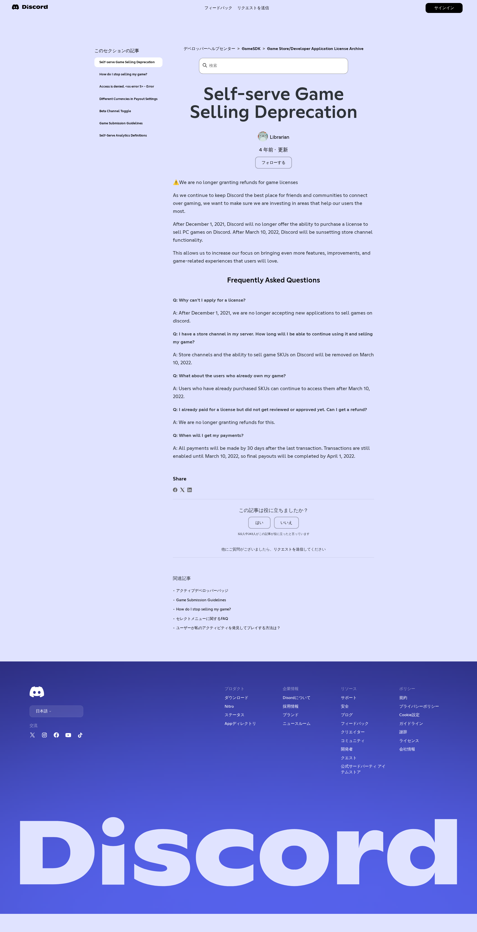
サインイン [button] (444, 8)
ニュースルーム (297, 724)
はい (259, 523)
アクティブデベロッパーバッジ (202, 591)
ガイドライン (411, 724)
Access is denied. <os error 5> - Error (126, 86)
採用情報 (291, 706)
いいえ (286, 523)
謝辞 (403, 732)
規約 (403, 698)
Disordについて (297, 698)
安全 (345, 706)
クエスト (349, 758)
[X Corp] (182, 490)
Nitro (229, 706)
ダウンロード (236, 698)
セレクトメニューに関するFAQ (202, 619)
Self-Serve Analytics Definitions (123, 135)
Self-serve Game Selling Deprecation (127, 62)
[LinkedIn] (189, 490)
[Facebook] (175, 490)
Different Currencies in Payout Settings (128, 99)
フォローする (273, 163)
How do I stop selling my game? (123, 74)
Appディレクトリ (240, 724)
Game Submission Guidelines (121, 123)
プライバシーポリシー (419, 706)
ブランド (291, 715)
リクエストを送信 (253, 8)
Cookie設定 (409, 715)
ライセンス (409, 741)
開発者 (347, 749)
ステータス (234, 715)
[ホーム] (30, 8)
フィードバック (218, 8)
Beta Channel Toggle (115, 111)
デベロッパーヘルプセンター (209, 49)
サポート (349, 698)
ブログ (347, 715)
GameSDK (251, 49)
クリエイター (353, 732)
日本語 (42, 711)
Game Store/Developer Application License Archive (315, 49)
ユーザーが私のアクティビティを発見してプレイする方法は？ (228, 628)
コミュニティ (353, 741)
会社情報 (407, 749)
